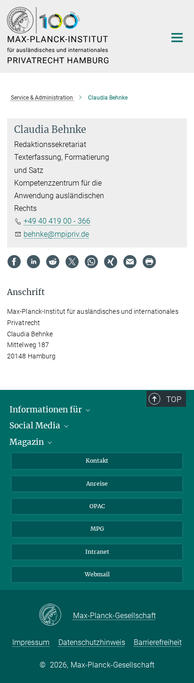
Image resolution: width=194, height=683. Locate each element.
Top (173, 399)
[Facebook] (14, 262)
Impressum (30, 642)
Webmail (97, 574)
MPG (97, 528)
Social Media (35, 425)
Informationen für (46, 409)
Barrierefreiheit (158, 642)
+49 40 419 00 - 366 (57, 221)
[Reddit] (53, 262)
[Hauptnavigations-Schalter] (177, 37)
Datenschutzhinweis (91, 642)
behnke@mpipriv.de (56, 234)
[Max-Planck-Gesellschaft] (56, 615)
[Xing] (111, 262)
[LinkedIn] (33, 262)
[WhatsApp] (91, 262)
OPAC (97, 506)
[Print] (149, 262)
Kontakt (97, 460)
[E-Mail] (130, 262)
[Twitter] (72, 262)
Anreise (97, 483)
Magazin (27, 442)
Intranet (97, 551)
